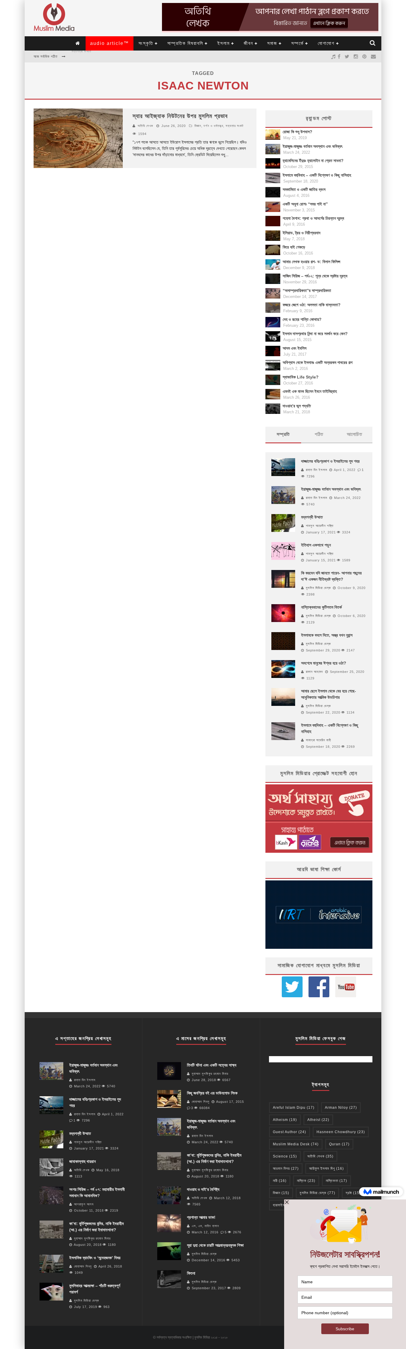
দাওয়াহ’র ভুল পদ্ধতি (297, 405)
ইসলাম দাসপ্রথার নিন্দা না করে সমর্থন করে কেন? (315, 333)
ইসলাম (223, 43)
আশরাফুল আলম (84, 1204)
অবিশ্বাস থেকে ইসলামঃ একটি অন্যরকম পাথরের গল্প (318, 362)
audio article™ (109, 43)
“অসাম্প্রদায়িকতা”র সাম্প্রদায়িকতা (307, 290)
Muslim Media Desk (296, 1144)
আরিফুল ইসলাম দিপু (326, 1168)
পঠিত (319, 434)
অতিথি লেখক (145, 126)
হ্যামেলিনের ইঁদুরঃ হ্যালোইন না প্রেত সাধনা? (313, 160)
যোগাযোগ (326, 43)
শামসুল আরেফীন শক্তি (319, 525)
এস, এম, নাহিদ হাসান (205, 1226)
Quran (339, 1144)
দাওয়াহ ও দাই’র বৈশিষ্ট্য (203, 1189)
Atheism (285, 1120)
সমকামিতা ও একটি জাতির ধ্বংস (304, 189)
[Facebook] (339, 56)
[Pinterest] (364, 56)
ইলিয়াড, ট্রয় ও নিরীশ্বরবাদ (301, 232)
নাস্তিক (306, 1181)
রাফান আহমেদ (314, 671)
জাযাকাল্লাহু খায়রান (83, 57)
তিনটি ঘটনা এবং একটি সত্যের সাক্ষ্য (211, 1065)
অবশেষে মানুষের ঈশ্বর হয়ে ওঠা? (323, 663)
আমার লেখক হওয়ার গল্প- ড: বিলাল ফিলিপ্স (311, 261)
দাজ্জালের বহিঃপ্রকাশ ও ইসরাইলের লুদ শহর (330, 461)
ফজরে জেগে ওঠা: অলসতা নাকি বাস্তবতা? (312, 304)
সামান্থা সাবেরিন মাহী (318, 740)
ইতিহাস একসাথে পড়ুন (316, 545)
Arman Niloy (341, 1107)
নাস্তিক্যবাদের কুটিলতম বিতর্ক (321, 607)
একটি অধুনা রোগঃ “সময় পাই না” (305, 204)
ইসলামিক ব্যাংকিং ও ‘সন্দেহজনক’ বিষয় (94, 1257)
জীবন (248, 43)
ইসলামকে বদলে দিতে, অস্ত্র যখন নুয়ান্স (327, 635)
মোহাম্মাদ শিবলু (83, 1266)
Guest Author (289, 1132)
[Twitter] (347, 56)
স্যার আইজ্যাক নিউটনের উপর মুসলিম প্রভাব (180, 116)
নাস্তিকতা (336, 1181)
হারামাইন (283, 1205)
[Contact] (373, 56)
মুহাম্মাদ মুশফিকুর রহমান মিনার (92, 1238)
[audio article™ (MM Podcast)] (333, 56)
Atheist (318, 1120)
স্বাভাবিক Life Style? (301, 377)
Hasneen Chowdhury (341, 1132)
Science (285, 1156)
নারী (280, 1181)
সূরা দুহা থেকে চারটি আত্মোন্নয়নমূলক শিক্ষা (215, 1245)
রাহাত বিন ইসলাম (316, 470)
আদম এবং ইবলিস (294, 348)
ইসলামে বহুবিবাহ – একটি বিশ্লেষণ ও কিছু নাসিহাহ (317, 175)
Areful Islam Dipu (293, 1107)
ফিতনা (191, 1273)
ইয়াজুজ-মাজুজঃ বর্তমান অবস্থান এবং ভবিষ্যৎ (312, 146)
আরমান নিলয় (286, 1168)
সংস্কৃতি (146, 43)
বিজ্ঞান (281, 1193)
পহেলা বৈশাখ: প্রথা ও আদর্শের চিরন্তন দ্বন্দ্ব (313, 218)
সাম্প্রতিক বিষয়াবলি (185, 43)
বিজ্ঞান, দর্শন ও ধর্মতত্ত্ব (208, 126)
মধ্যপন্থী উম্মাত (312, 517)
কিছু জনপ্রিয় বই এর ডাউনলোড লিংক (212, 1093)
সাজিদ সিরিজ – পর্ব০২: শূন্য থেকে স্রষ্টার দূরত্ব (315, 276)
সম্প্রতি (283, 434)
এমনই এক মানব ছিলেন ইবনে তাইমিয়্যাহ (310, 391)
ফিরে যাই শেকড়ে (294, 247)
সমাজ (272, 43)
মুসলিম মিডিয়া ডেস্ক (318, 588)
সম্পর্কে (297, 43)
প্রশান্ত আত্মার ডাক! (201, 1217)
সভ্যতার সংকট (234, 126)
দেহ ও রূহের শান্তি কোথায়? (302, 319)
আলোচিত (354, 434)
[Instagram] (356, 56)
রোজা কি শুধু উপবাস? (297, 131)
